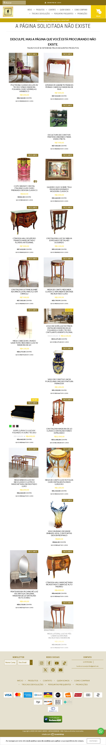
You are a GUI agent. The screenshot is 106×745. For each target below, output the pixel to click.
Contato (52, 10)
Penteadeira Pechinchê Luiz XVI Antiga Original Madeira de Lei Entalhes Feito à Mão (24, 594)
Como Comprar (80, 10)
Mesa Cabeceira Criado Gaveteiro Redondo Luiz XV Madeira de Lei (24, 343)
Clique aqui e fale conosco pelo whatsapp (53, 20)
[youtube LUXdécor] (57, 663)
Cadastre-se (51, 2)
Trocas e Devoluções (40, 14)
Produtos (40, 10)
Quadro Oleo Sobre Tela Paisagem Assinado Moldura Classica (59, 189)
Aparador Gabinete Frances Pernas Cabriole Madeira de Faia (59, 87)
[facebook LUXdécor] (49, 663)
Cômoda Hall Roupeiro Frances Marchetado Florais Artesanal (24, 240)
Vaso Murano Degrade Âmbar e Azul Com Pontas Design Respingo (59, 533)
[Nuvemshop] (53, 735)
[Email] (61, 670)
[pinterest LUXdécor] (53, 670)
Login (59, 2)
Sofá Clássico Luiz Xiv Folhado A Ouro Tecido (24, 431)
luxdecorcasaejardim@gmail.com (88, 666)
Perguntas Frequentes (63, 14)
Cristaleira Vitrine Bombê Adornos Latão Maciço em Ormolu (24, 291)
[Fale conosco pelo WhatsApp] (100, 731)
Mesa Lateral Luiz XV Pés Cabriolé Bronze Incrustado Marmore (59, 636)
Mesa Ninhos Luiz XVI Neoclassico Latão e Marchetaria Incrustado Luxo (24, 483)
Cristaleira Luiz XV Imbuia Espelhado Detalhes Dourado (59, 240)
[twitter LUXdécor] (45, 670)
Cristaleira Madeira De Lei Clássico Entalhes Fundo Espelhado (59, 431)
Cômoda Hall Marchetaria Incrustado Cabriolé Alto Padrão (59, 584)
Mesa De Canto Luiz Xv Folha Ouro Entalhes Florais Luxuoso (59, 482)
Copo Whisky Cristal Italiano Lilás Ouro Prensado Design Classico (24, 188)
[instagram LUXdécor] (41, 663)
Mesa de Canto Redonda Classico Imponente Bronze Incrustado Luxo (59, 291)
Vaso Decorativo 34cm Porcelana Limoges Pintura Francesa (59, 381)
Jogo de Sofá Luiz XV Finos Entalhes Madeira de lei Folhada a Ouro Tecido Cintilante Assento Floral (59, 329)
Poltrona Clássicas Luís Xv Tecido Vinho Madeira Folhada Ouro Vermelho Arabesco (24, 88)
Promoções (82, 14)
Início (30, 10)
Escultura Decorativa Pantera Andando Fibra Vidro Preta (59, 137)
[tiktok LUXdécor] (64, 663)
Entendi (93, 741)
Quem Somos (64, 10)
